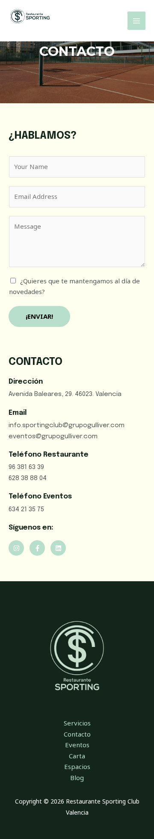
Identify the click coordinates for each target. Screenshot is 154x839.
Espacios (77, 766)
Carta (77, 756)
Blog (77, 777)
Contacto (77, 734)
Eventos (77, 744)
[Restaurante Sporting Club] (30, 16)
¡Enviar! (39, 316)
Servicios (77, 723)
